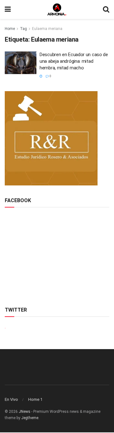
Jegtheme (29, 418)
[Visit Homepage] (57, 9)
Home (10, 28)
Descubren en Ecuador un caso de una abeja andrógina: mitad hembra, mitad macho (74, 61)
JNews (24, 411)
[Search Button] (106, 9)
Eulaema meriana (47, 28)
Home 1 (35, 399)
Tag (23, 28)
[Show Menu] (8, 9)
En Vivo (11, 399)
